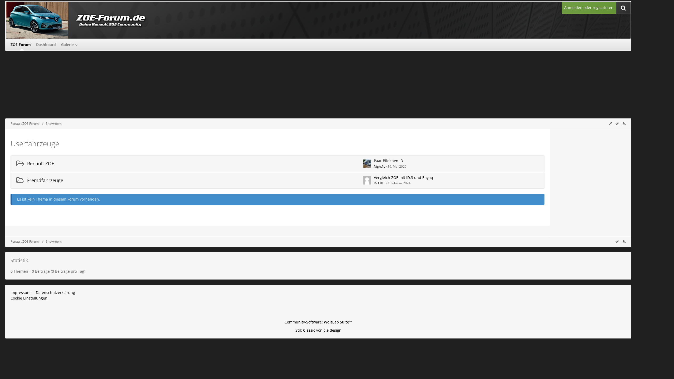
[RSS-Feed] (624, 123)
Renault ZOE (40, 163)
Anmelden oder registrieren (588, 7)
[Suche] (623, 8)
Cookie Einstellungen (29, 298)
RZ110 (378, 183)
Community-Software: (318, 322)
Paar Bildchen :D (388, 160)
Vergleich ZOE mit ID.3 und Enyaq (403, 177)
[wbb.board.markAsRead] (617, 123)
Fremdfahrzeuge (45, 180)
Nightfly (379, 166)
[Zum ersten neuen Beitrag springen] (367, 163)
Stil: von (318, 330)
